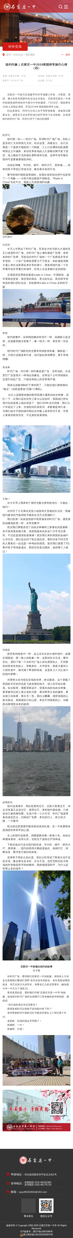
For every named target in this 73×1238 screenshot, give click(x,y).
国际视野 (30, 55)
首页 (8, 55)
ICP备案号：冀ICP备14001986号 (36, 1231)
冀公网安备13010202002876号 (38, 1234)
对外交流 (18, 55)
